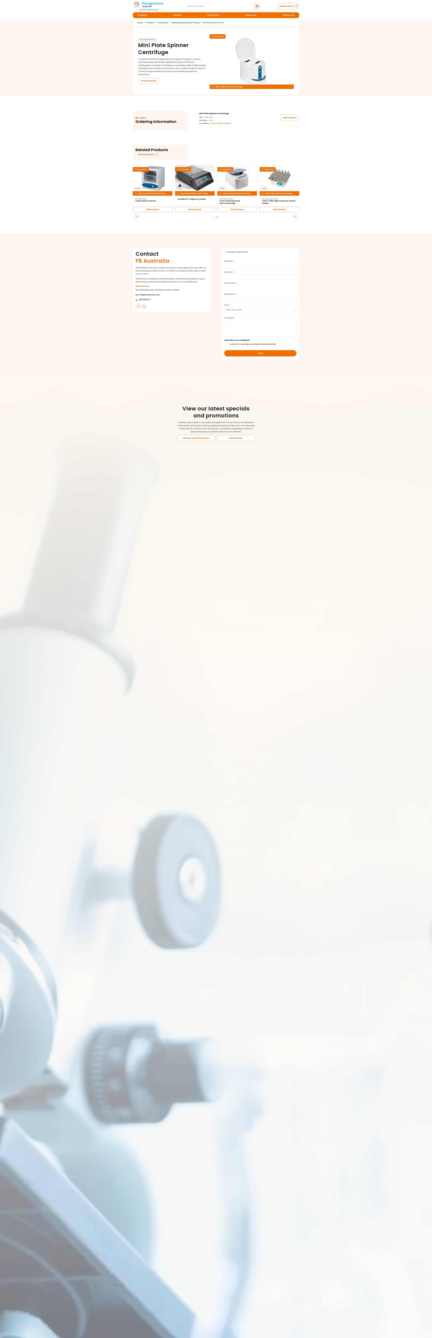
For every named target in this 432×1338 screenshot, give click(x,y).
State (227, 305)
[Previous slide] (137, 216)
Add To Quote (289, 117)
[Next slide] (294, 216)
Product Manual (148, 81)
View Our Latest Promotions (196, 438)
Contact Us (288, 15)
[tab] (214, 217)
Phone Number (230, 283)
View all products (146, 154)
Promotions (213, 15)
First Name (229, 261)
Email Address (230, 294)
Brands (177, 15)
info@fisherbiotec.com (149, 295)
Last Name (229, 272)
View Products (236, 438)
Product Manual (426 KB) (220, 123)
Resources (251, 15)
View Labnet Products (147, 40)
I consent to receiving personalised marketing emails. (252, 344)
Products (142, 15)
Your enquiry (229, 318)
